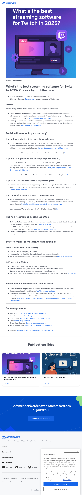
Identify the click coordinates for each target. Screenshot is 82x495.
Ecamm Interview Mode (18, 189)
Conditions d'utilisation (9, 478)
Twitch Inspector (45, 224)
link (65, 153)
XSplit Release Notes (29, 204)
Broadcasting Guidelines (25, 313)
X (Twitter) (35, 468)
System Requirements (22, 320)
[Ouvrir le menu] (78, 3)
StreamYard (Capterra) (25, 330)
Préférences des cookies (9, 482)
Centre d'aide (25, 482)
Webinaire (9, 467)
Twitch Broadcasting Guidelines (44, 229)
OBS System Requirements (31, 125)
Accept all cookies (60, 484)
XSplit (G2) (50, 330)
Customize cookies (60, 489)
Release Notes (30, 325)
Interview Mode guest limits (30, 328)
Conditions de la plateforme (29, 478)
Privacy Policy (67, 480)
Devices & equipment (45, 148)
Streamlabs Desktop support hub (49, 204)
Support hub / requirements (36, 323)
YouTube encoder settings (45, 291)
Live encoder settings (24, 316)
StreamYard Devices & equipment (39, 118)
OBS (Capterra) (40, 330)
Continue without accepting (71, 452)
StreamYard (29, 99)
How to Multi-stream (61, 148)
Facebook (22, 468)
